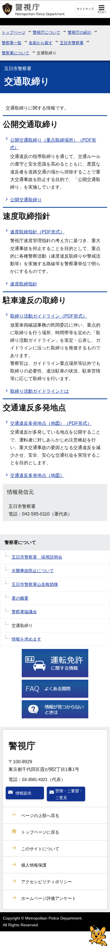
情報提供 (23, 793)
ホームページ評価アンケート (48, 898)
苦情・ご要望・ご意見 (69, 794)
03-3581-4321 (34, 779)
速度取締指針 (23, 284)
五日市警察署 (71, 43)
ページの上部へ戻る (40, 815)
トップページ (13, 32)
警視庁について (46, 32)
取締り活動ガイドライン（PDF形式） (48, 316)
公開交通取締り (26, 199)
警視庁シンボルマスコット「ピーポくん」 (98, 935)
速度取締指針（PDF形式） (37, 231)
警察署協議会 (24, 611)
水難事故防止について (33, 570)
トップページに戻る (40, 832)
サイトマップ (85, 8)
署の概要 (20, 598)
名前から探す (40, 43)
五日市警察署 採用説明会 (37, 557)
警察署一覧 (11, 43)
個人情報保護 (34, 865)
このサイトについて (40, 848)
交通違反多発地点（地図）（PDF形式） (51, 423)
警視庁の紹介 (79, 32)
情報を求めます (26, 639)
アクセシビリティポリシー (46, 881)
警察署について (15, 53)
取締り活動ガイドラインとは (39, 391)
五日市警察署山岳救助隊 (35, 584)
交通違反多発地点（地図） (37, 475)
